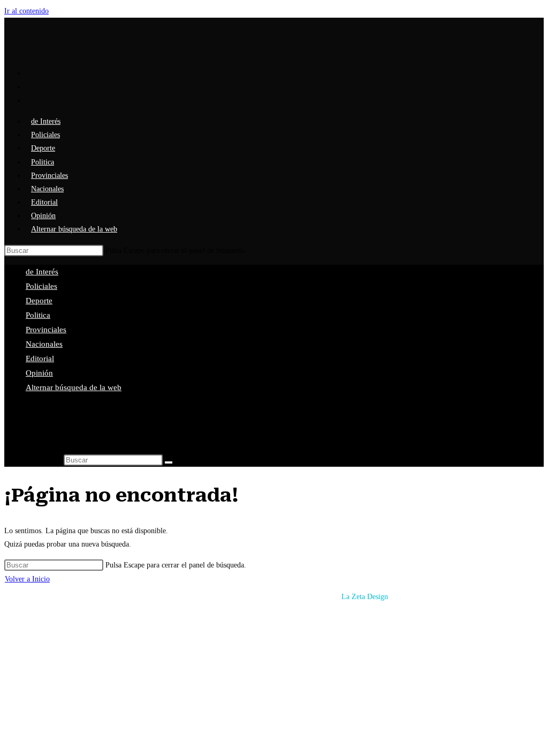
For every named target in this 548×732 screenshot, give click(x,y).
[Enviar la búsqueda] (168, 462)
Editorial (40, 358)
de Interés (42, 271)
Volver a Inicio (27, 579)
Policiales (41, 286)
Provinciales (46, 329)
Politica (38, 315)
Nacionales (44, 344)
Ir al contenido (26, 11)
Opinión (39, 373)
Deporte (39, 300)
